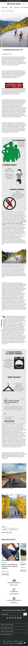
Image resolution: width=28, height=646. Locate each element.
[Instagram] (7, 618)
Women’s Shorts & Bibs (7, 488)
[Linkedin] (12, 618)
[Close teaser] (3, 316)
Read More (5, 574)
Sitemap (11, 643)
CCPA (4, 641)
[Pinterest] (15, 618)
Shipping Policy (14, 584)
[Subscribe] (25, 614)
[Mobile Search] (5, 4)
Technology (13, 529)
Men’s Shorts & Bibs (6, 519)
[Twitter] (18, 618)
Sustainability (14, 602)
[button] (1, 323)
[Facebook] (10, 618)
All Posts (3, 10)
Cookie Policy (15, 641)
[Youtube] (20, 618)
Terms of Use (5, 643)
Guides (5, 529)
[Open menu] (2, 4)
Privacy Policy (22, 641)
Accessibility (9, 641)
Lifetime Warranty (14, 593)
